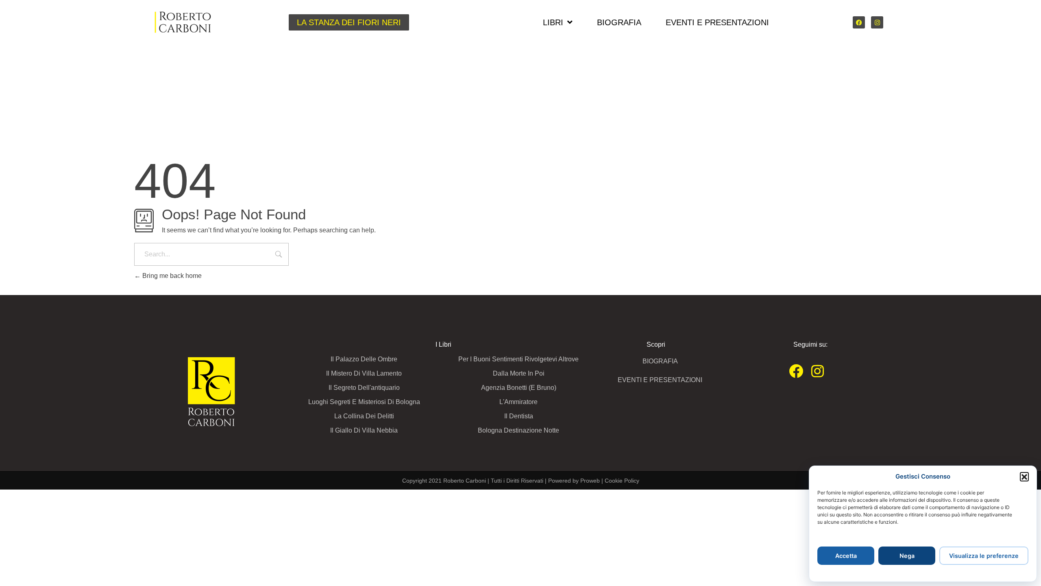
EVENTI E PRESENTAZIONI (717, 22)
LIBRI (553, 22)
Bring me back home (171, 275)
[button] (1024, 476)
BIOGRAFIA (619, 22)
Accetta (846, 555)
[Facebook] (859, 22)
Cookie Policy (622, 480)
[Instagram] (877, 22)
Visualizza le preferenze (984, 555)
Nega (907, 555)
